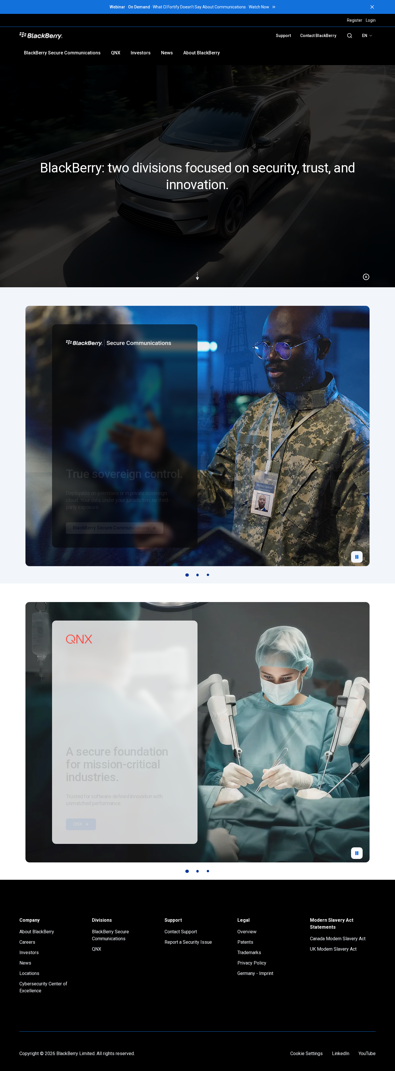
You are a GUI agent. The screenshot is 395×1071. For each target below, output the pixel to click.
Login (371, 20)
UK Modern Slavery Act (333, 949)
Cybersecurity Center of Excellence (43, 987)
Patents (245, 942)
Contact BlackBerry (318, 35)
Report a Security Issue (188, 942)
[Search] (350, 36)
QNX (115, 53)
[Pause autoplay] (357, 557)
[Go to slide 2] (197, 574)
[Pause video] (364, 274)
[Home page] (81, 35)
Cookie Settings (306, 1053)
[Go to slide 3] (207, 574)
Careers (27, 942)
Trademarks (249, 952)
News (167, 53)
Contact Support (181, 931)
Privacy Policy (251, 963)
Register (354, 20)
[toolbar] (197, 575)
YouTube (367, 1053)
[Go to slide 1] (187, 574)
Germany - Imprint (255, 973)
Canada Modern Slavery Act (338, 938)
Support (283, 35)
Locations (29, 973)
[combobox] (367, 35)
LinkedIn (340, 1053)
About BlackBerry (201, 53)
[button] (197, 176)
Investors (141, 53)
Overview (246, 931)
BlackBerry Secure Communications (62, 53)
